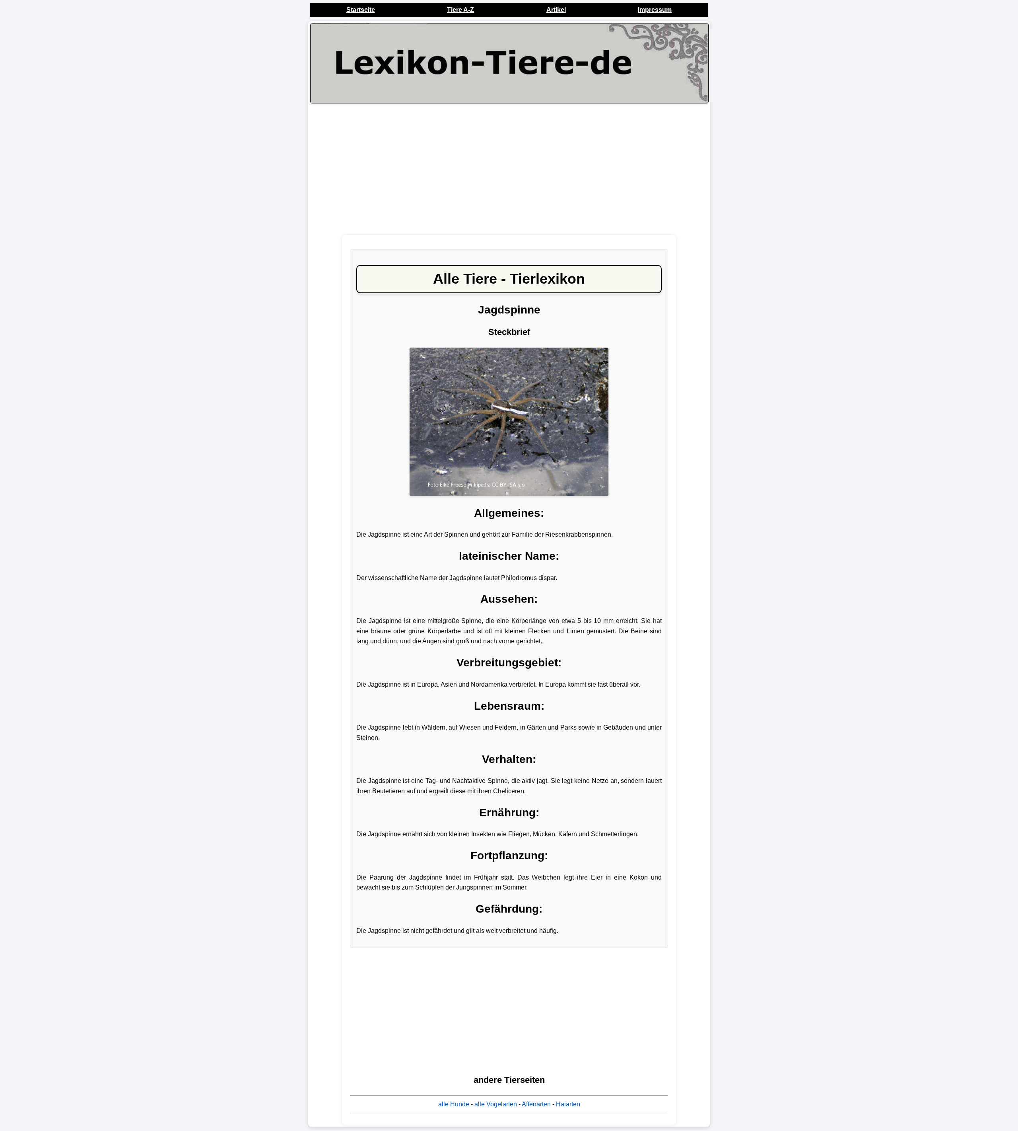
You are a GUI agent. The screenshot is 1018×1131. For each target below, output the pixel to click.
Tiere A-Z (460, 9)
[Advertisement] (509, 169)
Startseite (360, 9)
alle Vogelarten (495, 1104)
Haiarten (568, 1104)
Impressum (655, 9)
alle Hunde (453, 1104)
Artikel (556, 9)
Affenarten (536, 1104)
